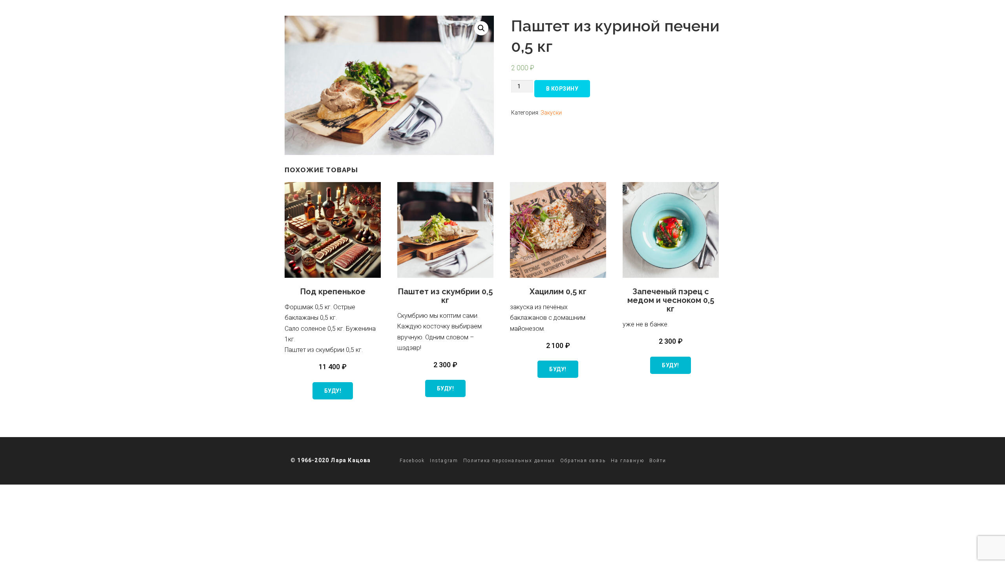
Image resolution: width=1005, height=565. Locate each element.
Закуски (551, 112)
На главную (627, 460)
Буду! (333, 391)
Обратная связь (583, 460)
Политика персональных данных (509, 460)
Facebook (412, 460)
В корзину (562, 89)
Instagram (444, 460)
